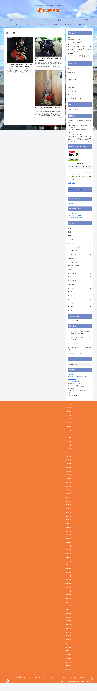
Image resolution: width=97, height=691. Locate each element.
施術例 (64, 677)
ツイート (70, 203)
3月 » (73, 183)
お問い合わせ (58, 677)
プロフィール (72, 76)
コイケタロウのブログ (74, 98)
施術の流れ (71, 87)
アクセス (70, 95)
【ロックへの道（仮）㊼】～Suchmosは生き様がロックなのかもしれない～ (79, 332)
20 (76, 177)
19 (73, 177)
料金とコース (72, 91)
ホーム (70, 68)
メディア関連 (89, 677)
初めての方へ (72, 72)
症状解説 (82, 677)
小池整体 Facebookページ (78, 189)
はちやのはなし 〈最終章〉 (76, 353)
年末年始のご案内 (73, 343)
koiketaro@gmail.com (74, 381)
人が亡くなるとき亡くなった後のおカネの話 (79, 348)
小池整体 (73, 213)
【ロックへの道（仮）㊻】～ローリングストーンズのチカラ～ (79, 338)
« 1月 (69, 183)
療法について (72, 83)
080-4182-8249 (72, 379)
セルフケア (76, 677)
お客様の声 (69, 677)
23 (86, 177)
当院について (72, 80)
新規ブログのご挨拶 (76, 218)
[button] (90, 109)
